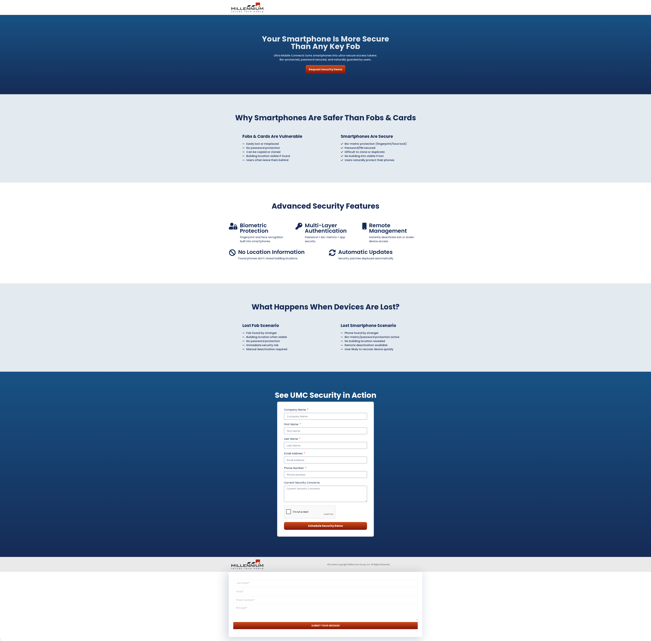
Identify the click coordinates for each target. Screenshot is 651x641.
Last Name (291, 439)
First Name (291, 424)
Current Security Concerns (302, 483)
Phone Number (294, 468)
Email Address (293, 453)
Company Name (295, 410)
